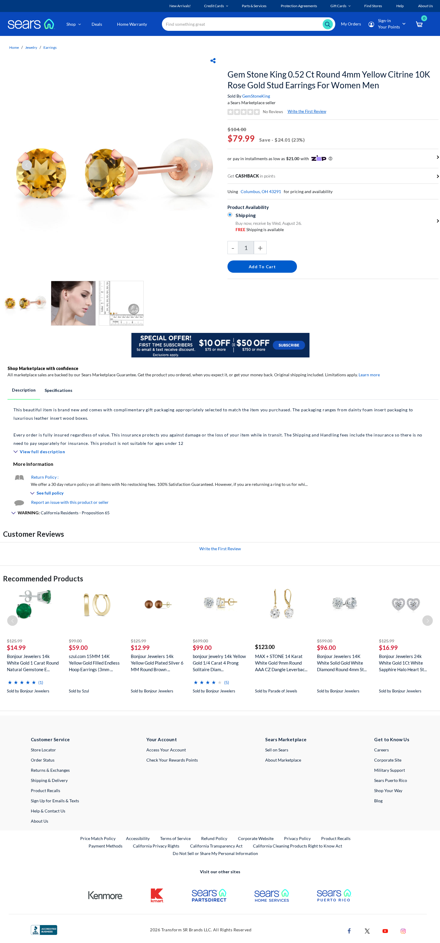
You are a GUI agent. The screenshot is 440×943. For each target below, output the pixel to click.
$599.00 (324, 640)
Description (24, 389)
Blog (378, 800)
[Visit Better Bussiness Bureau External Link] (44, 929)
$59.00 (78, 647)
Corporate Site (387, 759)
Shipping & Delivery (49, 780)
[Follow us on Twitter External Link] (367, 930)
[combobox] (248, 24)
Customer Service (50, 739)
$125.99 (14, 640)
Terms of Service (175, 838)
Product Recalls (45, 790)
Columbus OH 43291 (261, 191)
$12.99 (140, 647)
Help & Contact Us (48, 810)
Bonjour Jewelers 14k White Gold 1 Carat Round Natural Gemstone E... (33, 663)
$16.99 (388, 647)
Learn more (369, 374)
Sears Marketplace (286, 739)
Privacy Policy (297, 838)
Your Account (161, 739)
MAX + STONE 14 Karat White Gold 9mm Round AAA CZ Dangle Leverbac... (281, 663)
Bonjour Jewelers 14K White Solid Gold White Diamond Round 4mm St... (342, 663)
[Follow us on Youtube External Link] (385, 930)
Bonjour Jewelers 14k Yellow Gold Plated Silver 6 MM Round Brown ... (157, 663)
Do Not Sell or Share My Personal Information (215, 853)
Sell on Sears (276, 749)
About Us (39, 821)
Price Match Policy (98, 838)
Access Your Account (166, 749)
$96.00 (326, 647)
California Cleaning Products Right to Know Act (297, 845)
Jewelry (31, 47)
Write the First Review (307, 111)
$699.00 (200, 640)
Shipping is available (260, 229)
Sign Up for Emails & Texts (55, 800)
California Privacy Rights (156, 845)
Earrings (50, 47)
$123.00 (264, 647)
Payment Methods (105, 845)
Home (14, 47)
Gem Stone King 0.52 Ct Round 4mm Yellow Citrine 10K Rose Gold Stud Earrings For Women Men (328, 79)
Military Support (389, 770)
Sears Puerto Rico (390, 780)
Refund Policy (214, 838)
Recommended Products (43, 578)
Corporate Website (256, 838)
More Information (33, 464)
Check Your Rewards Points (172, 759)
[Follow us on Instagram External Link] (403, 930)
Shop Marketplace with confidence (42, 368)
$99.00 (75, 640)
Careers (381, 749)
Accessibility (138, 838)
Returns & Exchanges (50, 770)
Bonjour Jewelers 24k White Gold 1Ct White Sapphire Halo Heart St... (403, 663)
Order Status (42, 759)
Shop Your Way (388, 790)
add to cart (262, 266)
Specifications (58, 390)
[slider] (22, 680)
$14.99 (16, 647)
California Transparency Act (216, 845)
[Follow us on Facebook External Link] (349, 930)
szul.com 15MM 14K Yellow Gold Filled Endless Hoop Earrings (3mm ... (94, 663)
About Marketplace (283, 759)
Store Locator (43, 749)
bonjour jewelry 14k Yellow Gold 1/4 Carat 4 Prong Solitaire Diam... (219, 663)
